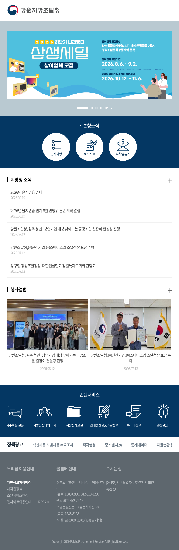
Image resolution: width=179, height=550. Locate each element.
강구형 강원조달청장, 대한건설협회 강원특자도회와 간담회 (53, 265)
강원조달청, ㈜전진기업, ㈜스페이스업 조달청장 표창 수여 (52, 247)
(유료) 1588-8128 (67, 513)
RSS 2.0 (43, 501)
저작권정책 (14, 488)
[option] (53, 444)
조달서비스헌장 (17, 495)
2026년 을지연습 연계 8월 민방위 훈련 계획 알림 (45, 210)
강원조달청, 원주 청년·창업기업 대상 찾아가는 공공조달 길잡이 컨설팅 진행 (65, 229)
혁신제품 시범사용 (53, 445)
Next (112, 108)
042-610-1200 (90, 493)
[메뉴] (168, 10)
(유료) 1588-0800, (67, 493)
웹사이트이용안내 (19, 501)
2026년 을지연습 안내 (26, 192)
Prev (108, 108)
